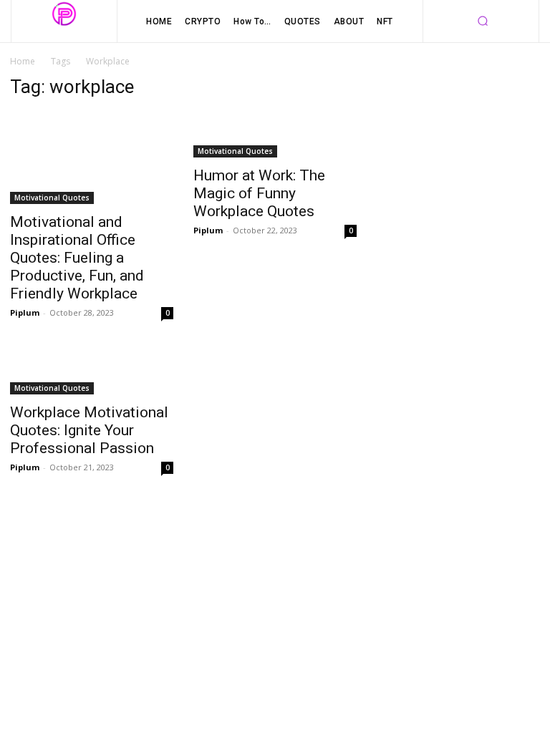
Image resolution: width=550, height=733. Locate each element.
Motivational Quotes (52, 198)
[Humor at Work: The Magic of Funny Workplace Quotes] (275, 134)
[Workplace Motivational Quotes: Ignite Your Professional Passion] (91, 371)
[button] (482, 21)
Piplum (24, 312)
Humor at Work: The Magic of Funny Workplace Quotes (259, 193)
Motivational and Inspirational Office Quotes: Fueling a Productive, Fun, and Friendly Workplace (77, 257)
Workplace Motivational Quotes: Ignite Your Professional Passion (89, 430)
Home (22, 61)
